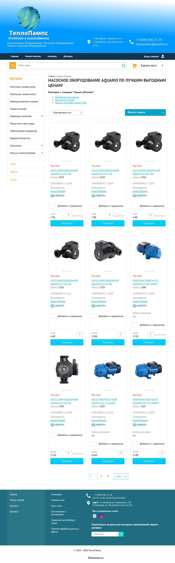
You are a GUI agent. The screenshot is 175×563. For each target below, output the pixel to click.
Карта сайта (56, 505)
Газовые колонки (18, 108)
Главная (14, 56)
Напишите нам (57, 500)
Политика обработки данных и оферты (65, 530)
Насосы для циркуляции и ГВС (71, 102)
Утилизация (56, 494)
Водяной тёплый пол (20, 138)
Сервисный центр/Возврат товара (63, 521)
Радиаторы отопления (20, 116)
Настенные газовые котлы (23, 86)
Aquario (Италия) (57, 191)
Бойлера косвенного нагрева (24, 101)
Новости (13, 171)
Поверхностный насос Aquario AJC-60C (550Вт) (145, 282)
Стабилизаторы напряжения (23, 131)
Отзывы (13, 179)
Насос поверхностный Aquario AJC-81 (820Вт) (104, 401)
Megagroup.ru (95, 557)
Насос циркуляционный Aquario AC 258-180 (105, 282)
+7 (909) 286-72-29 (149, 40)
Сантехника (15, 145)
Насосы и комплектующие (22, 153)
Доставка (68, 56)
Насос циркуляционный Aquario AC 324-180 (105, 172)
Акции (13, 163)
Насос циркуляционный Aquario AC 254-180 (64, 172)
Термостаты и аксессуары (22, 123)
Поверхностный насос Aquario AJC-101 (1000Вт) (146, 401)
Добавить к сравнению (69, 205)
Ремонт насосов (33, 56)
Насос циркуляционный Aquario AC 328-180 (64, 401)
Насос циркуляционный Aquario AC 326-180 (64, 282)
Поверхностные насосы (67, 97)
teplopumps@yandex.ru (152, 44)
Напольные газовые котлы (23, 94)
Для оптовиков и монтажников (58, 513)
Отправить (121, 534)
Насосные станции (64, 100)
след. (118, 476)
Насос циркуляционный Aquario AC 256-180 (146, 172)
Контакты (52, 56)
